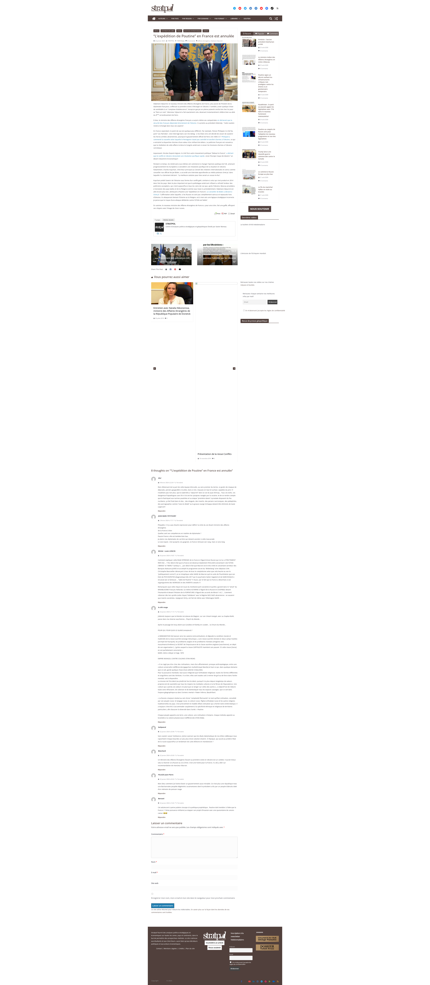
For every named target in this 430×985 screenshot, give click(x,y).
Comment (273, 33)
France (179, 31)
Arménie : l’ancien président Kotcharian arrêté (266, 41)
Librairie (234, 18)
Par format (219, 18)
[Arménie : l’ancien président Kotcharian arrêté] (249, 42)
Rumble (251, 285)
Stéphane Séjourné (217, 41)
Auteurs (161, 18)
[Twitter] (160, 233)
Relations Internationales (192, 31)
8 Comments (191, 41)
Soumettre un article (214, 943)
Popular (260, 33)
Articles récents (168, 220)
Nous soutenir (215, 947)
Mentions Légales (170, 948)
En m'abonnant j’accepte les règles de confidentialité (265, 310)
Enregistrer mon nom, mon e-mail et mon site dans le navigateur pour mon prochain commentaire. (193, 898)
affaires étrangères (204, 41)
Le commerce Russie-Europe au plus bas (266, 173)
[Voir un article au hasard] (276, 18)
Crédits (181, 948)
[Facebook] (158, 233)
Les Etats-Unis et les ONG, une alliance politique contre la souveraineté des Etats (169, 310)
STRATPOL (171, 41)
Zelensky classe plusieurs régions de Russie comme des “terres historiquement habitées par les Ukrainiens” (217, 256)
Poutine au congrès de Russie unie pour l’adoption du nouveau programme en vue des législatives (267, 134)
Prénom (232, 947)
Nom (154, 862)
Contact (159, 948)
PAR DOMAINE (203, 18)
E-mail (154, 872)
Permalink (179, 483)
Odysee (243, 285)
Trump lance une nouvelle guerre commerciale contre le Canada (266, 155)
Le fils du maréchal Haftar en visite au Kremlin (265, 189)
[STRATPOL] (154, 18)
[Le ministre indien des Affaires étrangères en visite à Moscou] (249, 60)
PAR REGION (187, 18)
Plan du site (190, 948)
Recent (248, 33)
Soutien (247, 18)
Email (231, 954)
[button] (166, 18)
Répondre (161, 511)
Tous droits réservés (181, 981)
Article (156, 31)
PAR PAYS (175, 18)
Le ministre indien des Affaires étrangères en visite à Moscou (266, 59)
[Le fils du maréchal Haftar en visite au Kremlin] (249, 190)
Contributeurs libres (167, 31)
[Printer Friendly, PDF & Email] (224, 213)
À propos (157, 220)
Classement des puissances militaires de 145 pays (171, 260)
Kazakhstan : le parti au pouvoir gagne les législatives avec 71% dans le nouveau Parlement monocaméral (266, 110)
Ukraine (205, 31)
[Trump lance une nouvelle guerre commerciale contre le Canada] (249, 154)
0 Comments (264, 51)
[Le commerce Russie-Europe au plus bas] (249, 174)
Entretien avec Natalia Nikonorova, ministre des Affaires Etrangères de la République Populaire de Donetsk (216, 310)
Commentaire (157, 834)
